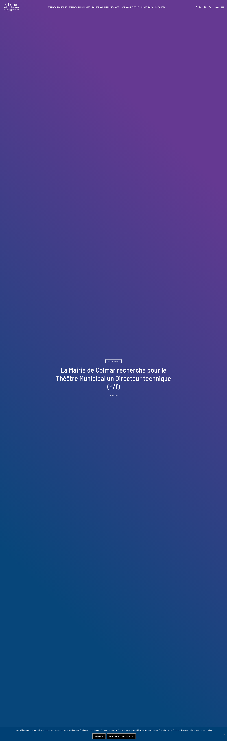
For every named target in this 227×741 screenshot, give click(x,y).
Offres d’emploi (113, 361)
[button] (219, 7)
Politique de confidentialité (121, 736)
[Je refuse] (224, 734)
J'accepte (99, 736)
